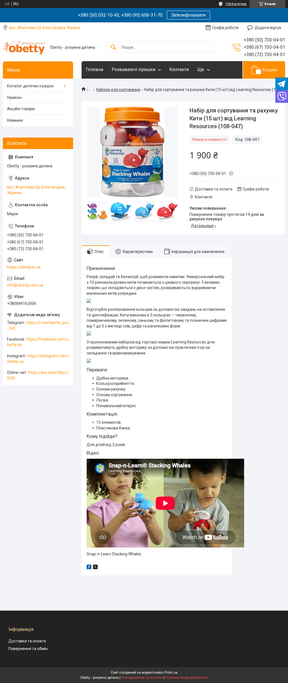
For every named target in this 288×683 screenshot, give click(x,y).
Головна (94, 69)
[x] (95, 568)
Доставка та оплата (27, 641)
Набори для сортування (118, 89)
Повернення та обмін (28, 648)
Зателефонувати (188, 15)
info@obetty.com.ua (25, 285)
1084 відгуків (236, 4)
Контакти (179, 69)
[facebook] (89, 568)
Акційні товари (21, 109)
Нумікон (14, 97)
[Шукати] (113, 47)
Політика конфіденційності (186, 678)
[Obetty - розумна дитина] (24, 47)
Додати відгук (268, 27)
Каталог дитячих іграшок (30, 86)
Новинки (15, 120)
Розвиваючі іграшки (133, 69)
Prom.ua (171, 673)
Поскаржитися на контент (142, 678)
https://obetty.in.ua (23, 267)
